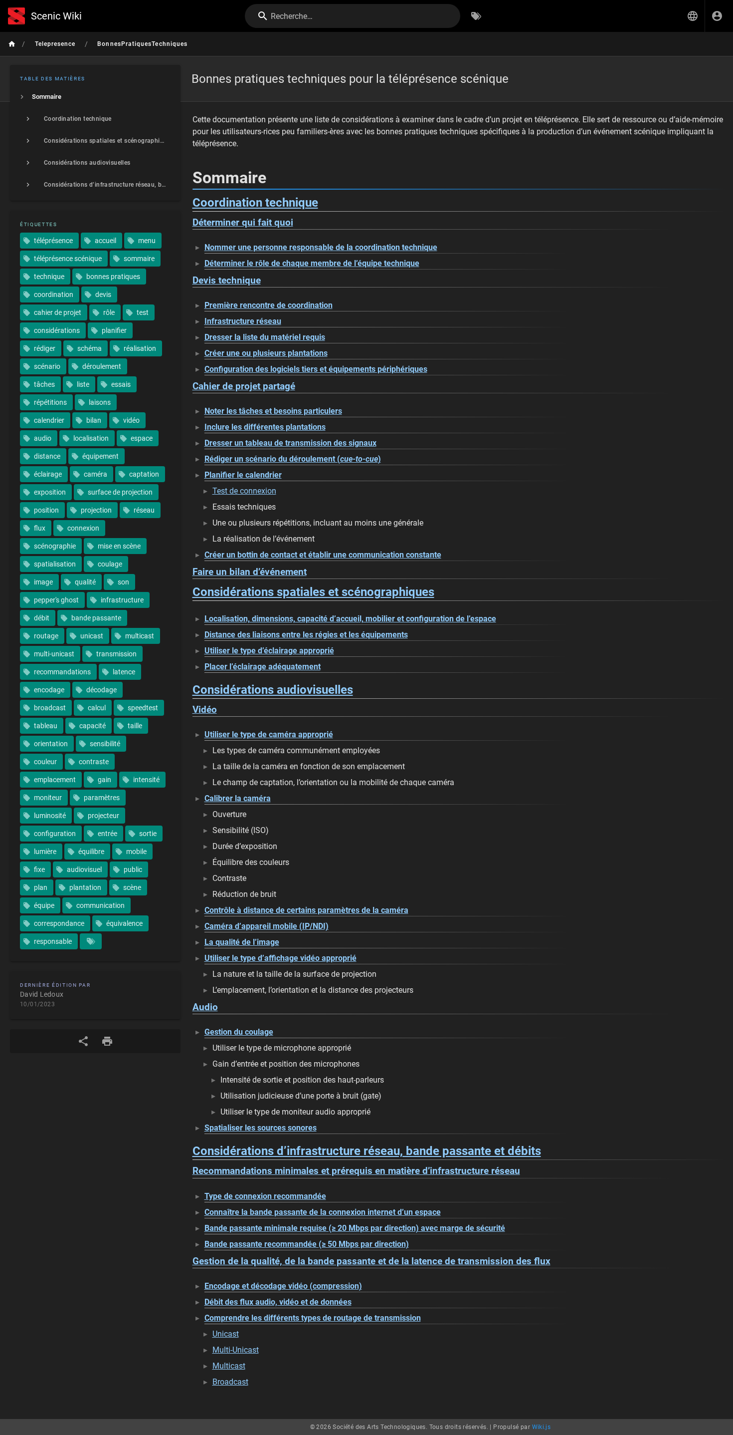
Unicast (225, 1334)
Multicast (228, 1366)
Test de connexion (244, 491)
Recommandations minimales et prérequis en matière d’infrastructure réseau (356, 1170)
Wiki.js (541, 1427)
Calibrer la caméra (237, 798)
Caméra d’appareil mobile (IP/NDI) (266, 926)
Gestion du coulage (238, 1032)
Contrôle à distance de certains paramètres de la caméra (306, 910)
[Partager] (83, 1041)
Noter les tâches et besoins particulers (273, 411)
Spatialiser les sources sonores (260, 1128)
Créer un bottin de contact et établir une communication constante (322, 555)
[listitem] (95, 97)
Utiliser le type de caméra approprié (268, 734)
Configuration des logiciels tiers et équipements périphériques (315, 369)
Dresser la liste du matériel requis (264, 337)
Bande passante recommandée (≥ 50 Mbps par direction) (306, 1244)
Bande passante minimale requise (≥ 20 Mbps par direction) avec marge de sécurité (354, 1228)
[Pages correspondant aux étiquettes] (91, 941)
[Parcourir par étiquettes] (476, 16)
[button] (693, 16)
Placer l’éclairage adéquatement (262, 666)
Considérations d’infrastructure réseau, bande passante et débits (366, 1151)
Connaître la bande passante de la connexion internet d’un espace (322, 1212)
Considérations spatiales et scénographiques (313, 592)
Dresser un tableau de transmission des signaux (290, 443)
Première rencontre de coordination (268, 305)
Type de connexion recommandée (265, 1196)
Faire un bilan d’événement (249, 572)
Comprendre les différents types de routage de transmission (312, 1318)
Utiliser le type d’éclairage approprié (269, 650)
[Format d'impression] (107, 1041)
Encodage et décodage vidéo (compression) (283, 1286)
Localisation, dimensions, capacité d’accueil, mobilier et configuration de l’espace (350, 618)
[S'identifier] (717, 16)
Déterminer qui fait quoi (242, 222)
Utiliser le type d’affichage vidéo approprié (280, 958)
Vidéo (204, 709)
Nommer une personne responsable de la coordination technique (320, 247)
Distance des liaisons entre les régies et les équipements (306, 634)
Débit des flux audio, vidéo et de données (278, 1302)
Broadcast (230, 1382)
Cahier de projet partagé (243, 386)
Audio (205, 1007)
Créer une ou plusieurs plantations (266, 353)
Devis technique (226, 280)
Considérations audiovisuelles (272, 690)
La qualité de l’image (241, 942)
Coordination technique (255, 203)
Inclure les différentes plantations (265, 427)
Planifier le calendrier (243, 475)
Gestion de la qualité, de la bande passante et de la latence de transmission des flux (371, 1261)
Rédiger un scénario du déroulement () (292, 459)
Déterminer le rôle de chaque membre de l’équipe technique (311, 263)
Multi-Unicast (235, 1350)
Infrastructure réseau (242, 321)
